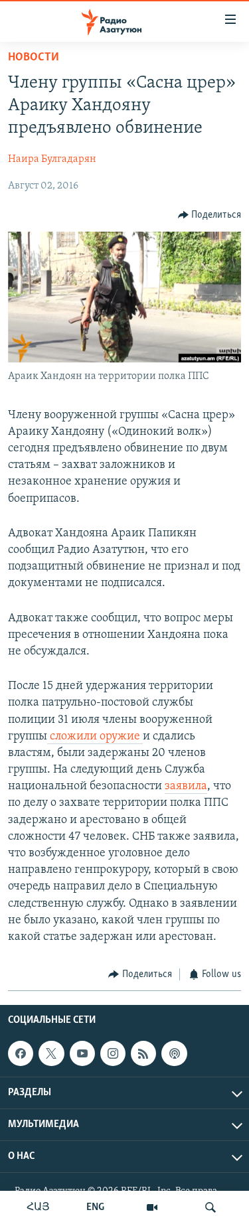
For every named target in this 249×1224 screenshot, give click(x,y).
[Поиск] (210, 1207)
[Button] (210, 215)
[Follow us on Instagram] (112, 1053)
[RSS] (143, 1053)
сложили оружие (95, 737)
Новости (33, 58)
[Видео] (152, 1207)
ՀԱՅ (38, 1207)
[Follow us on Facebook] (20, 1053)
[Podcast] (174, 1053)
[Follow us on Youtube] (82, 1053)
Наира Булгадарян (52, 159)
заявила (186, 787)
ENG (95, 1207)
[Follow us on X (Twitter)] (51, 1053)
